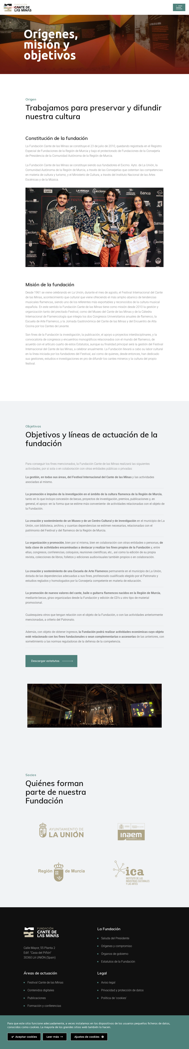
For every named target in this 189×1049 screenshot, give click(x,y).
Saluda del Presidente (115, 938)
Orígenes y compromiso (116, 946)
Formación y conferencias (44, 1006)
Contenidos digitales (41, 990)
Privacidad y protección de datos (122, 990)
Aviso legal (108, 982)
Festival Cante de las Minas (45, 982)
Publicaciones (37, 998)
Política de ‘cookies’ (114, 998)
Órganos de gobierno (114, 954)
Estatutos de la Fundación (118, 961)
